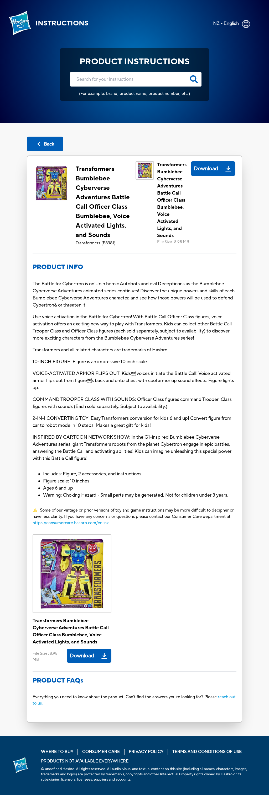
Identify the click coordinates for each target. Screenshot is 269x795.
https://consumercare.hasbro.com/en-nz (71, 522)
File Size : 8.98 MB (173, 241)
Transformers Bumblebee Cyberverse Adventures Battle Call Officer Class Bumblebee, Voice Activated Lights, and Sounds (103, 202)
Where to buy (57, 751)
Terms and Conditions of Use (207, 751)
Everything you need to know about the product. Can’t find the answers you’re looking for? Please (125, 697)
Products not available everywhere (84, 761)
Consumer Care (101, 751)
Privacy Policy (146, 751)
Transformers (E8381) (95, 243)
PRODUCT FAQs (58, 680)
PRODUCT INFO (58, 267)
